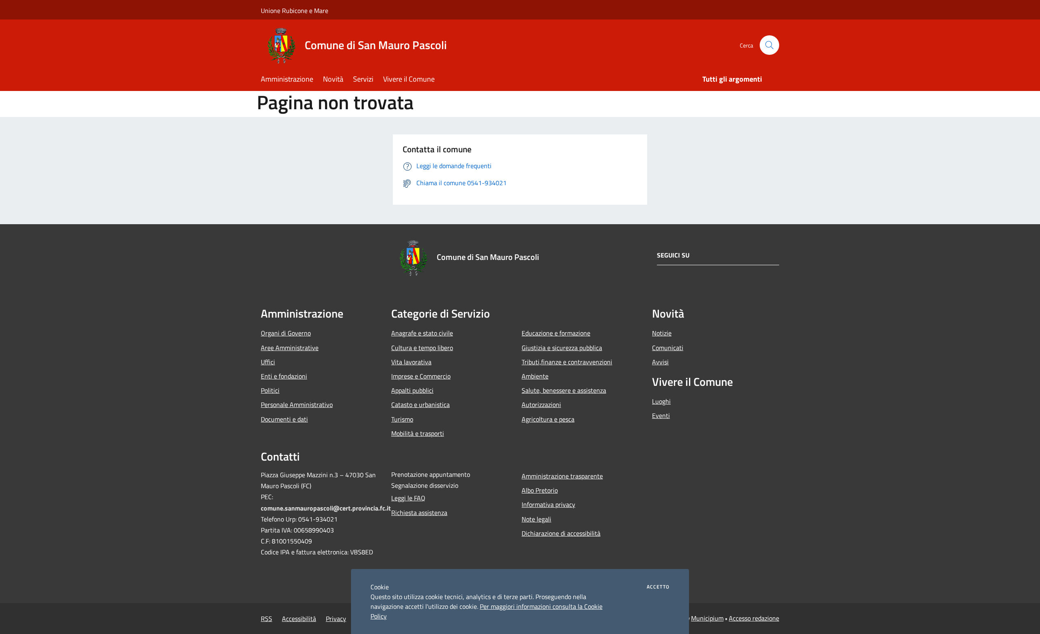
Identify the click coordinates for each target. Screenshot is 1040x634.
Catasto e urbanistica (420, 404)
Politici (270, 390)
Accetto (658, 586)
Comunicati (667, 348)
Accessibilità (299, 618)
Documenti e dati (284, 419)
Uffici (268, 362)
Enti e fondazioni (284, 376)
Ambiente (535, 376)
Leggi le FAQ (408, 498)
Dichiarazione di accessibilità (561, 533)
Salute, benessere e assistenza (564, 390)
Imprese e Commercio (421, 376)
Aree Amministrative (289, 348)
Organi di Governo (286, 333)
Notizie (662, 333)
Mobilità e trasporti (417, 433)
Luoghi (661, 401)
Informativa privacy (548, 504)
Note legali (536, 519)
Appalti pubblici (412, 390)
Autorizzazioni (541, 404)
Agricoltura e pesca (548, 419)
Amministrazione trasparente (562, 476)
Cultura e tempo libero (422, 348)
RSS (266, 618)
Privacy (336, 618)
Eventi (661, 415)
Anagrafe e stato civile (422, 333)
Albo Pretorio (540, 490)
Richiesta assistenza (419, 512)
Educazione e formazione (556, 333)
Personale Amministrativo (297, 404)
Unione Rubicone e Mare (294, 10)
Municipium (707, 618)
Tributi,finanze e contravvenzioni (567, 362)
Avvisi (660, 362)
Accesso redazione (754, 618)
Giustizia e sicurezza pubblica (562, 348)
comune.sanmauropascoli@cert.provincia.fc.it (326, 508)
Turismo (402, 419)
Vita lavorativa (411, 362)
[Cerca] (769, 45)
